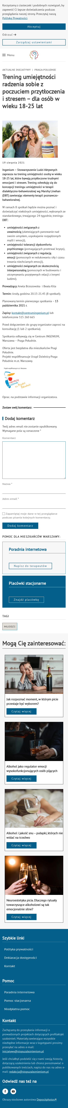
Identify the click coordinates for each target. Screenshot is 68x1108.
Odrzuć (7, 34)
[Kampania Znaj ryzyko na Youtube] (13, 1091)
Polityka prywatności (18, 949)
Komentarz (9, 438)
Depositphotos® (47, 1099)
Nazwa (7, 483)
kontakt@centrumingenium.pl (30, 313)
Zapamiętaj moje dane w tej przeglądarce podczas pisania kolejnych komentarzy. (29, 515)
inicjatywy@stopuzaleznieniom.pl (23, 1051)
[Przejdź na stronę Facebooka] (5, 1091)
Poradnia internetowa (19, 992)
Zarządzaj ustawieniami (34, 42)
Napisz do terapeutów (30, 566)
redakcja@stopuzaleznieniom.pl (29, 1071)
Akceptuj (34, 26)
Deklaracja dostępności (20, 958)
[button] (8, 55)
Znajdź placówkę (26, 599)
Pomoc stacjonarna (17, 1000)
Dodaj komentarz (20, 525)
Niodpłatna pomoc (17, 1009)
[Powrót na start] (34, 55)
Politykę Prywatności (14, 18)
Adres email (10, 498)
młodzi (9, 626)
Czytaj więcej (21, 711)
